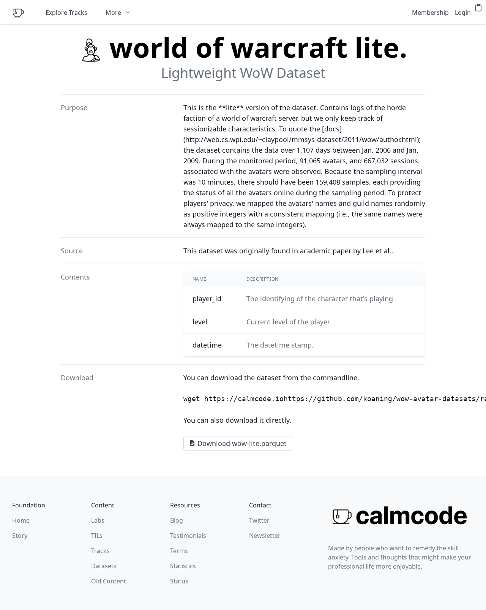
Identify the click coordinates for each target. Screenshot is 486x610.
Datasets (104, 566)
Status (179, 581)
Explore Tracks (66, 12)
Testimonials (188, 535)
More (113, 12)
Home (21, 520)
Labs (97, 520)
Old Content (108, 581)
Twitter (259, 520)
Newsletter (265, 535)
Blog (176, 520)
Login (463, 12)
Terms (179, 551)
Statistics (183, 566)
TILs (97, 535)
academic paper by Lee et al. (345, 250)
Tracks (100, 551)
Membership (430, 12)
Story (19, 535)
